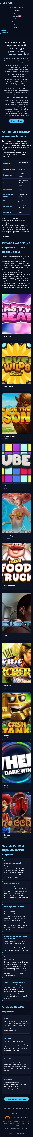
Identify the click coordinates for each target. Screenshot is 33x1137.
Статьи (16, 25)
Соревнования (16, 22)
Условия (11, 1109)
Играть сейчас (16, 121)
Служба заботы (16, 19)
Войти (4, 32)
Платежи (16, 27)
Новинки (16, 16)
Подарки (16, 13)
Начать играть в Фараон (16, 1099)
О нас (4, 1109)
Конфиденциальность (23, 1109)
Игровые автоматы (16, 7)
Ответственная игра (16, 1113)
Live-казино (16, 10)
